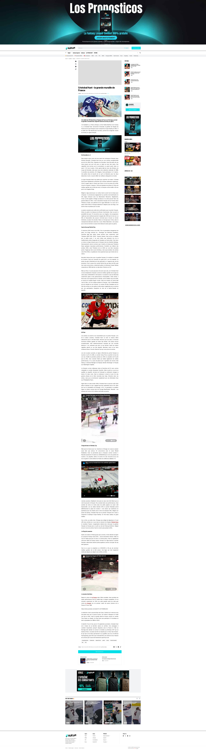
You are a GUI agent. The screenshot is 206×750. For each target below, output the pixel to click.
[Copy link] (75, 69)
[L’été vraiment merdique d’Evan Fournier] (110, 660)
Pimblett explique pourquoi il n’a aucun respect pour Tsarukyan (136, 72)
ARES (103, 55)
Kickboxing (136, 55)
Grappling (126, 55)
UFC (96, 55)
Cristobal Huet (92, 640)
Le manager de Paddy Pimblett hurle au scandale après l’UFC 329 (135, 65)
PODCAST (105, 733)
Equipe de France (98, 640)
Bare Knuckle (116, 55)
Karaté (131, 55)
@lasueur (131, 104)
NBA (103, 660)
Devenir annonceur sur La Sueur (132, 225)
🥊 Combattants (87, 55)
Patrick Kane (115, 522)
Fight (131, 67)
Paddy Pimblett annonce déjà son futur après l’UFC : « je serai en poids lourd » (135, 88)
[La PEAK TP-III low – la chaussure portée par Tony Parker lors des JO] (89, 660)
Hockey (74, 58)
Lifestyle (88, 662)
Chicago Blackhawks (85, 640)
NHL (82, 642)
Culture (94, 735)
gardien (104, 640)
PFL (99, 55)
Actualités (70, 58)
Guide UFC (95, 741)
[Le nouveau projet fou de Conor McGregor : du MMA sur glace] (113, 712)
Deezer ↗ (105, 739)
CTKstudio (137, 748)
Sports (86, 733)
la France (94, 597)
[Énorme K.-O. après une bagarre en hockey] (74, 712)
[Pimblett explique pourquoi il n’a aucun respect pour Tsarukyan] (127, 74)
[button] (66, 53)
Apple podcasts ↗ (106, 735)
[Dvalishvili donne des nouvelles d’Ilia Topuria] (127, 81)
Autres (94, 733)
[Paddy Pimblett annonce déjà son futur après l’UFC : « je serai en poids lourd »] (127, 89)
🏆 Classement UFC (69, 55)
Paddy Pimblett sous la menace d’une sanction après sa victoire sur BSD (135, 96)
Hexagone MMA (109, 55)
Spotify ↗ (105, 737)
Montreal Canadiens (113, 640)
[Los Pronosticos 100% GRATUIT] (103, 22)
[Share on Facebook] (75, 61)
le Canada (88, 603)
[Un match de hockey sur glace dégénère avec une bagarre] (132, 712)
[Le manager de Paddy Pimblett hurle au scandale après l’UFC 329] (127, 66)
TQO (85, 642)
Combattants (95, 739)
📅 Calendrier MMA (78, 55)
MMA (93, 55)
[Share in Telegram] (75, 66)
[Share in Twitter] (75, 64)
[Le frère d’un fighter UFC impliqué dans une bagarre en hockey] (93, 712)
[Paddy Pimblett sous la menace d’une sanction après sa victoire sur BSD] (127, 97)
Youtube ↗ (105, 741)
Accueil (66, 58)
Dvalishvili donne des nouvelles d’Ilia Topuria (135, 80)
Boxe (121, 55)
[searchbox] (101, 48)
